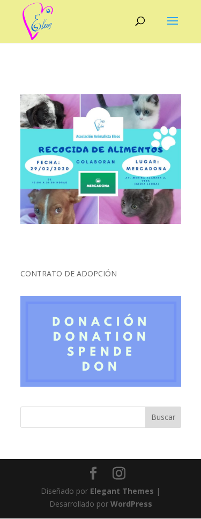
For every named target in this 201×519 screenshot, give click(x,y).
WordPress (131, 504)
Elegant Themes (122, 491)
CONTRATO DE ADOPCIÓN (68, 273)
